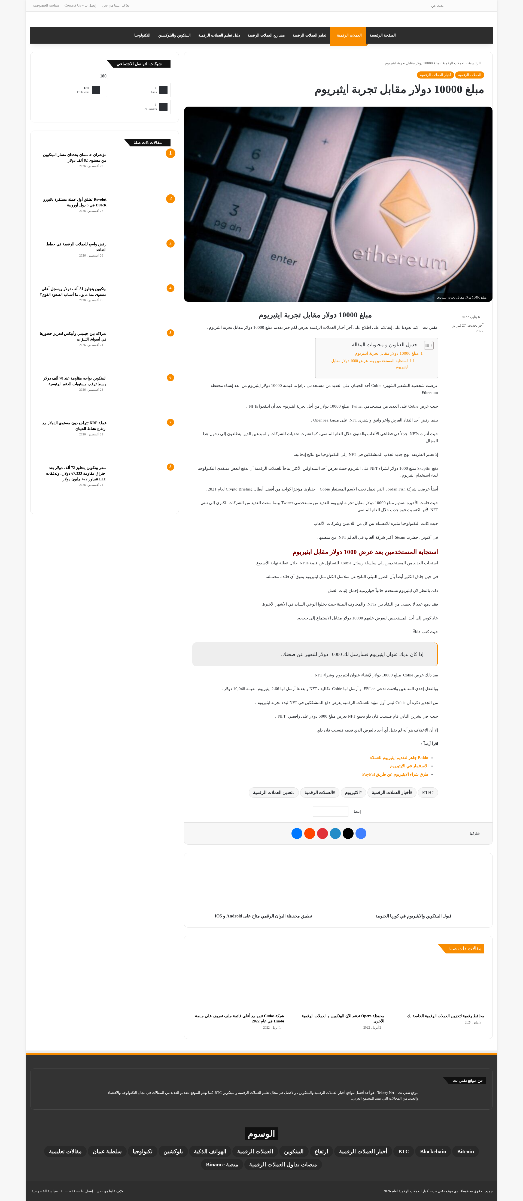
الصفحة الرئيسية (383, 35)
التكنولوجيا (142, 35)
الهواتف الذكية (210, 1151)
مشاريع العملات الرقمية (266, 35)
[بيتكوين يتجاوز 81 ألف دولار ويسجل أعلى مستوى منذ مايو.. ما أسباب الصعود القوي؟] (141, 306)
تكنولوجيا (143, 1151)
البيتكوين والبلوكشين (174, 35)
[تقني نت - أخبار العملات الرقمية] (261, 19)
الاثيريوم (352, 792)
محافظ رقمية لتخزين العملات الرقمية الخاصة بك (445, 1016)
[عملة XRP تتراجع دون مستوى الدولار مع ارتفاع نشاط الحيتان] (141, 440)
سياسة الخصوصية (46, 5)
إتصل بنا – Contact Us (80, 5)
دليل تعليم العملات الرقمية (219, 35)
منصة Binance (222, 1164)
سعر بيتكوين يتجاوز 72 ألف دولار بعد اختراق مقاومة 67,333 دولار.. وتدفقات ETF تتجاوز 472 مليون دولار (76, 473)
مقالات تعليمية (65, 1151)
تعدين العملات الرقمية (272, 792)
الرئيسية (475, 63)
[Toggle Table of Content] (426, 345)
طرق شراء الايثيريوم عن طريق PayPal (395, 774)
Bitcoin (465, 1151)
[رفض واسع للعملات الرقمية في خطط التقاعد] (141, 261)
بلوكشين (173, 1151)
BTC (403, 1151)
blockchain (433, 1151)
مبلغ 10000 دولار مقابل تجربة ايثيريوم (387, 353)
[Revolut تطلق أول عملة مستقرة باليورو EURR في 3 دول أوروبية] (141, 217)
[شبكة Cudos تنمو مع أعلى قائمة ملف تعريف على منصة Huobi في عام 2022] (238, 985)
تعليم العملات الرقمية (309, 35)
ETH (426, 792)
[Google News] (330, 811)
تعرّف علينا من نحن (116, 5)
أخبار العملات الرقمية (435, 75)
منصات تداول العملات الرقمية (283, 1164)
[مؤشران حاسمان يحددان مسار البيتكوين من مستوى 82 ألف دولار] (141, 172)
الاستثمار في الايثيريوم (409, 766)
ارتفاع (321, 1151)
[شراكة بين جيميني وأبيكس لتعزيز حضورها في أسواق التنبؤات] (141, 351)
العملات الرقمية (349, 35)
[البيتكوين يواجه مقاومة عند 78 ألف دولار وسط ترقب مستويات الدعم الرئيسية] (141, 395)
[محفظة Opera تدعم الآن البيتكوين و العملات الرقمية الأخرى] (338, 985)
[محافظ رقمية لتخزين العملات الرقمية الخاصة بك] (438, 985)
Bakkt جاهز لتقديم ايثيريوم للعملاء (399, 757)
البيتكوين (294, 1151)
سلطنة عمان (107, 1151)
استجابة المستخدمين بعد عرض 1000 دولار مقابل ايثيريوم (369, 364)
